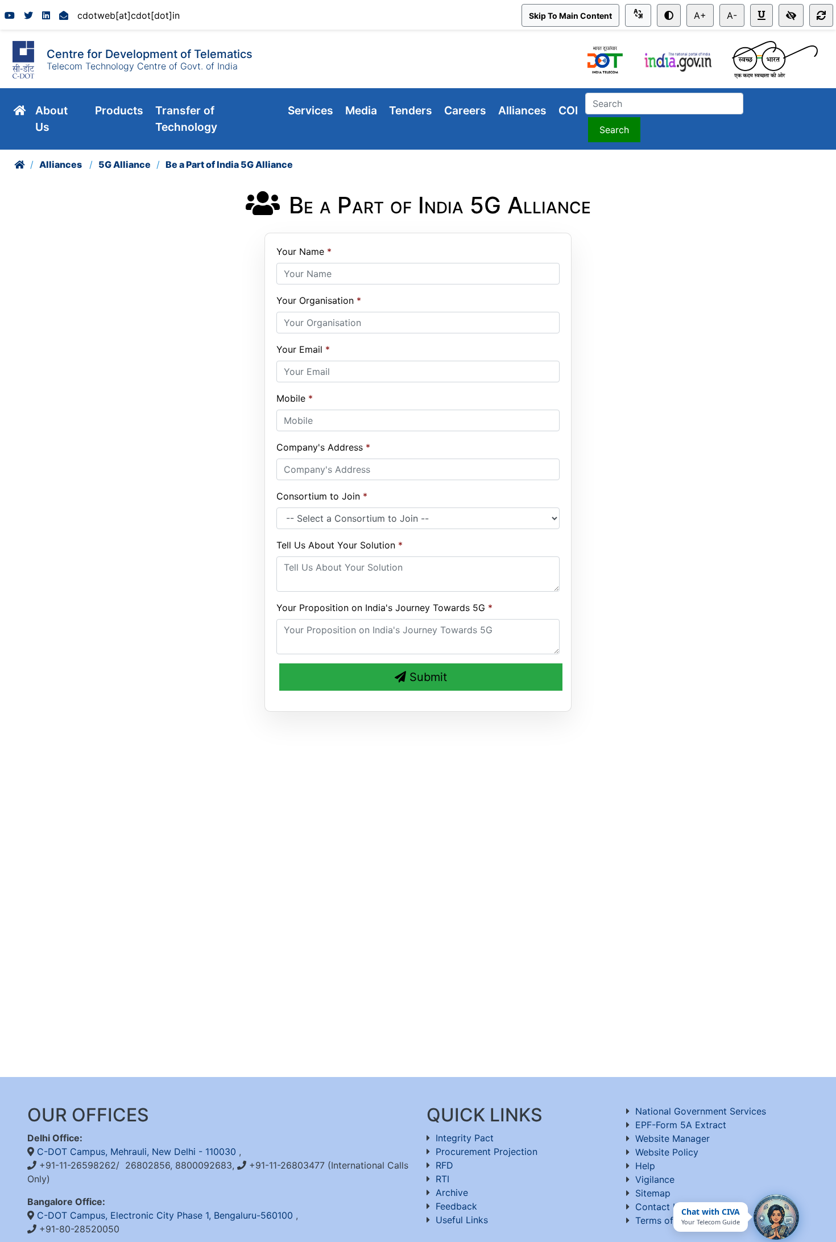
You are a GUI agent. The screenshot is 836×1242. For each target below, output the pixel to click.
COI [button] (569, 110)
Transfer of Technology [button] (187, 119)
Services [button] (312, 110)
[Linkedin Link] (46, 15)
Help (645, 1165)
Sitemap (653, 1193)
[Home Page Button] (20, 111)
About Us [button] (51, 119)
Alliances (61, 164)
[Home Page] (19, 164)
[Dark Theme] (669, 15)
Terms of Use (664, 1220)
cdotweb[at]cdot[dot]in (128, 15)
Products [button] (120, 110)
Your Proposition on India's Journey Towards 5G (380, 607)
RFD (444, 1165)
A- (732, 15)
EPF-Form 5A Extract (680, 1124)
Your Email (299, 349)
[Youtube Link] (10, 15)
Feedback (456, 1206)
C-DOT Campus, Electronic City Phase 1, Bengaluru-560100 (166, 1215)
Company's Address (319, 447)
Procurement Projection (486, 1151)
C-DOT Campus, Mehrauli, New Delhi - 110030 (138, 1151)
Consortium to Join (318, 496)
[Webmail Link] (63, 15)
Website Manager (672, 1138)
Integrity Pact (465, 1138)
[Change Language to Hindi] (638, 15)
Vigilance (654, 1179)
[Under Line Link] (761, 15)
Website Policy (666, 1152)
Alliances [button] (523, 110)
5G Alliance (124, 164)
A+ (700, 15)
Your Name (300, 251)
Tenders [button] (412, 110)
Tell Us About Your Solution (335, 545)
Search (614, 129)
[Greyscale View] (791, 15)
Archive (452, 1192)
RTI (442, 1179)
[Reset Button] (821, 15)
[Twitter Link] (28, 15)
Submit (426, 677)
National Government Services (700, 1111)
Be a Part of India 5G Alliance (229, 164)
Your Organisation (315, 300)
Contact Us (659, 1206)
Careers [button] (466, 110)
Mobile (290, 398)
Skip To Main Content (570, 15)
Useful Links (462, 1220)
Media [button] (362, 110)
